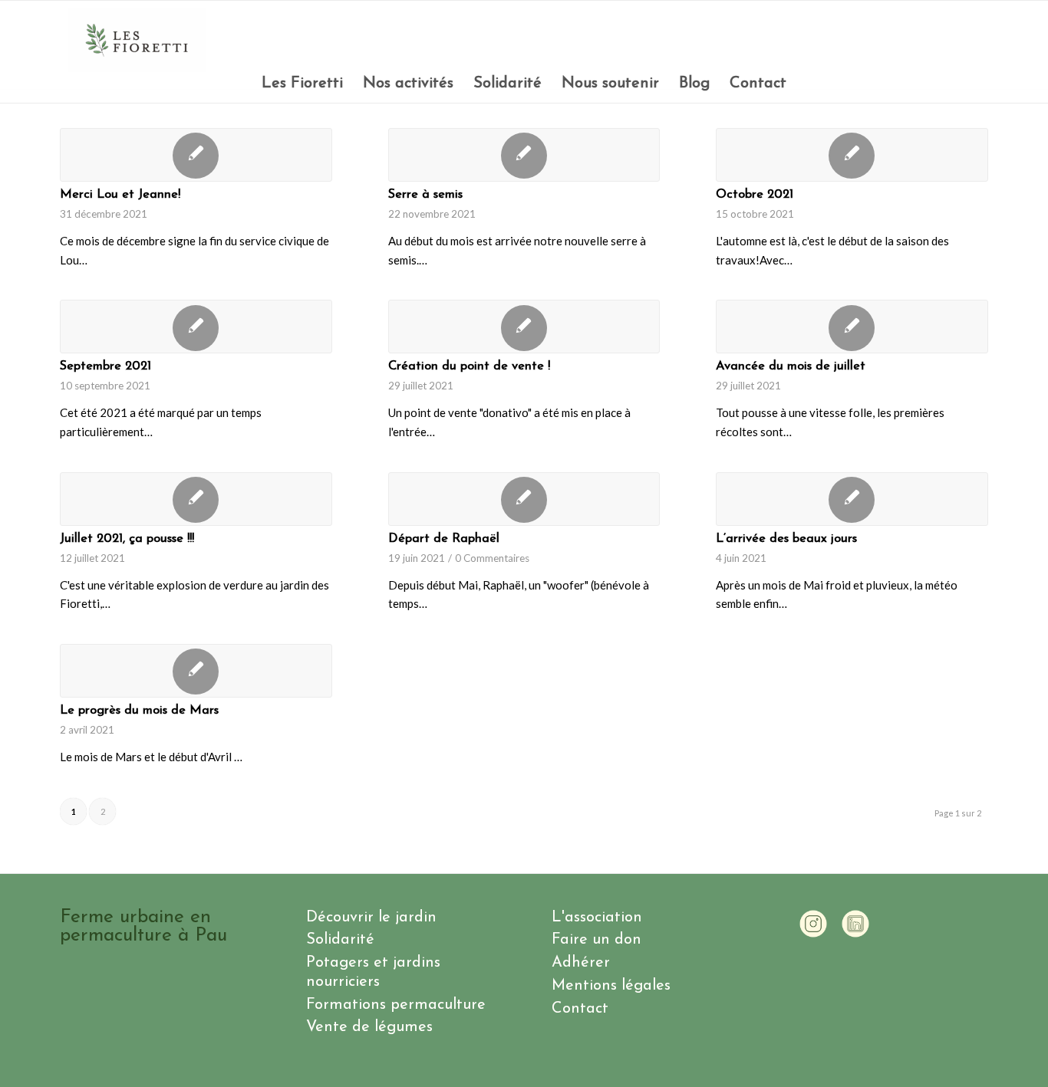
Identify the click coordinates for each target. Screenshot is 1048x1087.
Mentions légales (611, 985)
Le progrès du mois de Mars (139, 710)
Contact (580, 1008)
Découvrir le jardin (371, 917)
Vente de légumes (369, 1027)
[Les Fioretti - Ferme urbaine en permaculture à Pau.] (137, 40)
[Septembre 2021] (196, 326)
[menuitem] (302, 83)
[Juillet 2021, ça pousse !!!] (196, 499)
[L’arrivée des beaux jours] (852, 499)
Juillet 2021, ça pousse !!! (127, 539)
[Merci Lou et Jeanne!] (196, 155)
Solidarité (340, 939)
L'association (597, 917)
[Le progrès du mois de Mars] (196, 671)
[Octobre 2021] (852, 155)
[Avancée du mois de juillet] (852, 326)
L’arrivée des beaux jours (786, 539)
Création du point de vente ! (469, 366)
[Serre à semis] (524, 155)
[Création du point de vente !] (524, 326)
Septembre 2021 (105, 366)
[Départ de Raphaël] (524, 499)
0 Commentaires (492, 558)
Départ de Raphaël (443, 539)
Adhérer (581, 962)
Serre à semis (425, 195)
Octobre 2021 (754, 195)
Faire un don (596, 939)
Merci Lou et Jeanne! (120, 195)
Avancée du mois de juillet (790, 366)
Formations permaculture (396, 1005)
